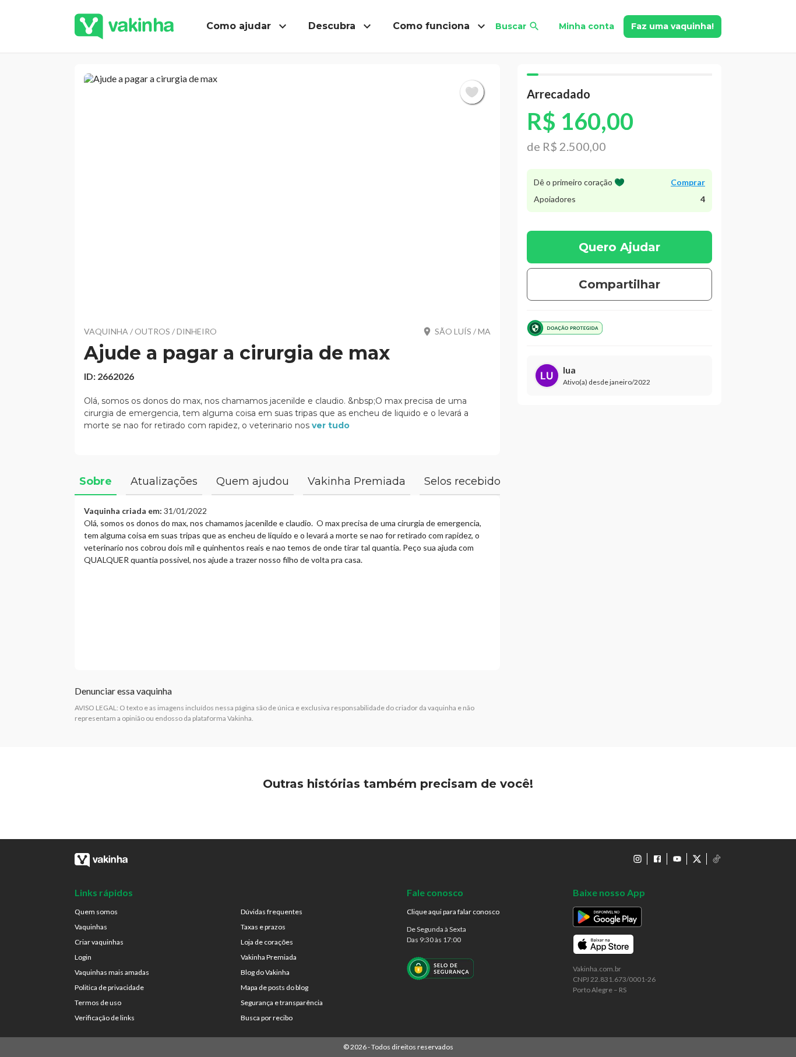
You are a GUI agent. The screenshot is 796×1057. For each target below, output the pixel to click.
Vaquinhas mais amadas (112, 972)
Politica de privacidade (109, 987)
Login (83, 957)
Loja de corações (267, 942)
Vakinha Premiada (269, 957)
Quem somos (96, 911)
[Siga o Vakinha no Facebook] (657, 859)
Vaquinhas (91, 926)
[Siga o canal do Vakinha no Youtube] (677, 859)
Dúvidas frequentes (271, 911)
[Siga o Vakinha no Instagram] (637, 859)
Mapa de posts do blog (274, 987)
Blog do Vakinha (265, 972)
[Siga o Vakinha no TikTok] (716, 859)
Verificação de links (105, 1017)
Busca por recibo (267, 1017)
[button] (287, 192)
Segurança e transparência (282, 1002)
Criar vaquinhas (99, 942)
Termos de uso (98, 1002)
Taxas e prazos (263, 926)
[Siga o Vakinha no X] (697, 859)
